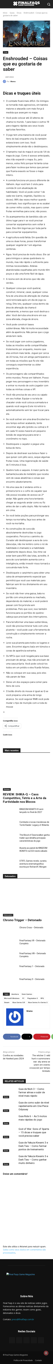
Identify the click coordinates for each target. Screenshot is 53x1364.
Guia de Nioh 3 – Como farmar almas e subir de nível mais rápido (32, 1092)
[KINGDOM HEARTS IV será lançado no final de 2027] (10, 813)
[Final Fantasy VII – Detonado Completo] (10, 944)
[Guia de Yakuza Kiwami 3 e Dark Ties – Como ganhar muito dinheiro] (10, 1159)
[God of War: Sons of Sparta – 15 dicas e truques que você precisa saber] (10, 1132)
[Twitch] (34, 1340)
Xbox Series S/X (18, 1002)
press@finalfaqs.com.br (23, 1319)
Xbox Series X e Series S (38, 1002)
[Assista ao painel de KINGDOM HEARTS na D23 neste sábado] (10, 851)
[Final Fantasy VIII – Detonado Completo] (10, 957)
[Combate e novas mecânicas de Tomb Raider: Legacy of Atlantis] (10, 825)
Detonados (8, 915)
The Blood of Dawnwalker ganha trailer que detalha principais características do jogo (34, 838)
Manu (13, 81)
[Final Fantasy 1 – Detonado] (10, 970)
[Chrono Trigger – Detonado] (26, 899)
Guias (12, 13)
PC (23, 998)
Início (5, 13)
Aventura (15, 994)
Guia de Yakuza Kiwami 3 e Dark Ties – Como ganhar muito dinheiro (33, 1159)
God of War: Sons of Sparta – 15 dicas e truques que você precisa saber (34, 1132)
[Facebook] (12, 1340)
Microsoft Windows (11, 998)
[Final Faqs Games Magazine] (26, 3)
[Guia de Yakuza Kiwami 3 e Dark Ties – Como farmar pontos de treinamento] (10, 1146)
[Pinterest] (26, 1340)
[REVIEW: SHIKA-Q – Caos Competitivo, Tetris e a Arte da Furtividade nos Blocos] (26, 774)
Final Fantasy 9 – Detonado (31, 979)
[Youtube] (41, 1340)
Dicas (19, 13)
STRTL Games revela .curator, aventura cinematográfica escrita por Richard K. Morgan (33, 864)
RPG (42, 998)
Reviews (7, 789)
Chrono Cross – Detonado (31, 927)
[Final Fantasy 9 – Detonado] (10, 983)
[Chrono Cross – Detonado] (10, 931)
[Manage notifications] (46, 1353)
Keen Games (27, 994)
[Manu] (5, 81)
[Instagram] (19, 1340)
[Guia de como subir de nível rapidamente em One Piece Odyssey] (10, 1106)
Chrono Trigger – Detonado (22, 920)
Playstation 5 (32, 998)
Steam (6, 1002)
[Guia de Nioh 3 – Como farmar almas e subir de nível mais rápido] (10, 1092)
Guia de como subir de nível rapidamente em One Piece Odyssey (34, 1106)
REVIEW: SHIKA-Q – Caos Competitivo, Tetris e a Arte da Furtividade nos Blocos (24, 798)
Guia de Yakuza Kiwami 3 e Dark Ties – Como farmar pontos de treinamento (33, 1146)
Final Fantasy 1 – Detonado (31, 966)
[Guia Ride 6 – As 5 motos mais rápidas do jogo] (10, 1119)
